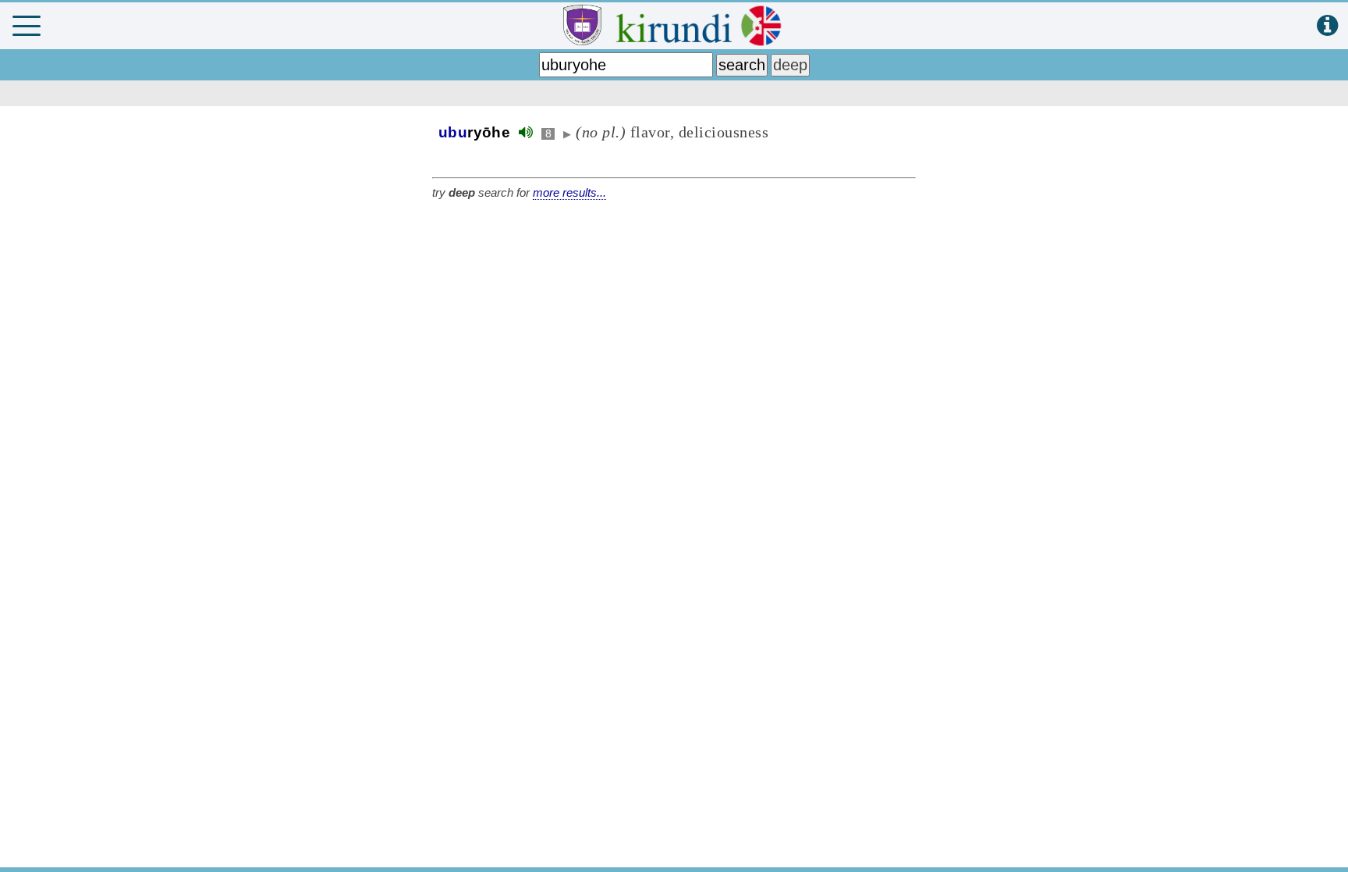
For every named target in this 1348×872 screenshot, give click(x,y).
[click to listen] (526, 132)
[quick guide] (1327, 26)
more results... (569, 192)
